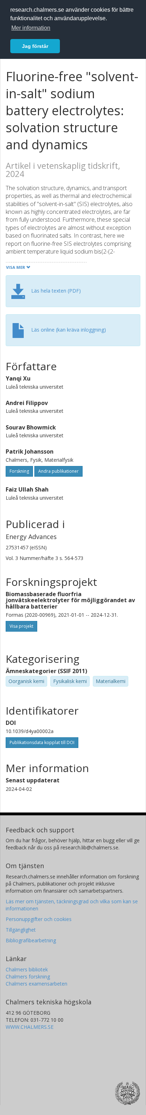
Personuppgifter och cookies (39, 919)
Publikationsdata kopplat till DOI (42, 742)
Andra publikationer (58, 471)
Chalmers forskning (28, 976)
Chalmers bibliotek (27, 969)
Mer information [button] (30, 28)
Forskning (19, 471)
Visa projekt (21, 626)
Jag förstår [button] (35, 46)
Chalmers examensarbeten (36, 983)
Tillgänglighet (21, 929)
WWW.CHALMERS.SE (30, 1027)
